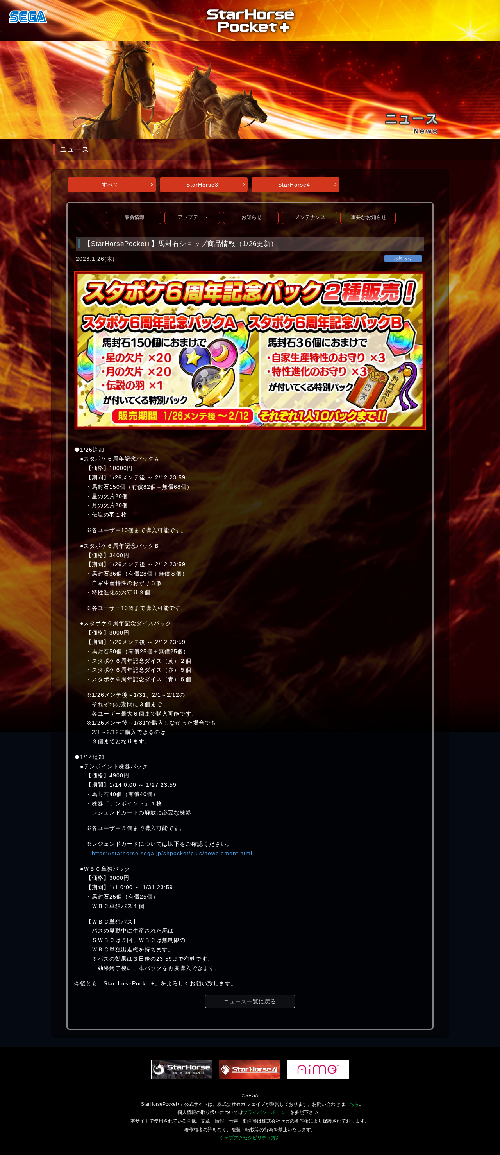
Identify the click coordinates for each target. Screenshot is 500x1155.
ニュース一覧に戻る (249, 1001)
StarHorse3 (202, 184)
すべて (110, 184)
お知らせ (251, 217)
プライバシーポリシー (266, 1112)
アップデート (193, 217)
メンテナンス (310, 217)
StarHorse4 (294, 184)
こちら (352, 1104)
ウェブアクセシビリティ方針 (250, 1138)
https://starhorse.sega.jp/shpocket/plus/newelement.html (172, 853)
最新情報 (134, 217)
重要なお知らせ (368, 217)
